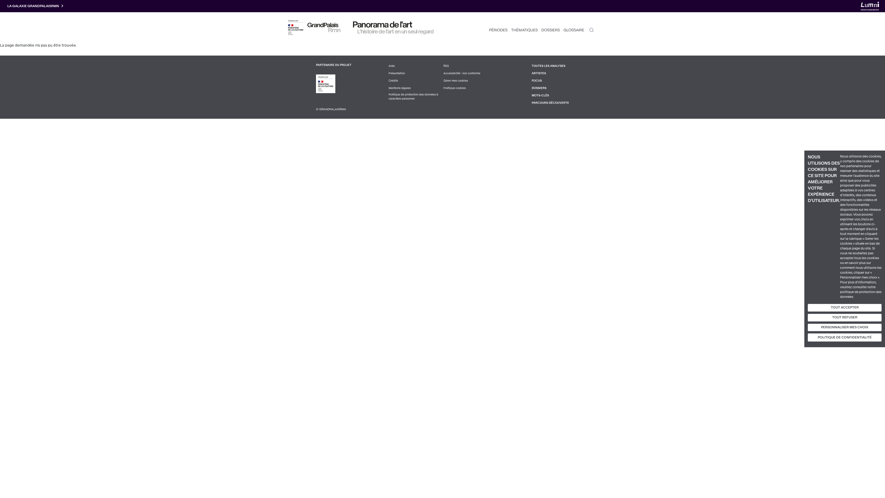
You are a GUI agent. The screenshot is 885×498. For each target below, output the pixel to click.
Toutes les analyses (548, 66)
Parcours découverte (550, 102)
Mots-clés (540, 95)
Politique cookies (454, 88)
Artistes (539, 73)
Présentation (397, 73)
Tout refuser (844, 317)
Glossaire (573, 30)
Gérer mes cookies (455, 80)
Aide (392, 66)
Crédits (393, 80)
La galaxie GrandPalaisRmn (33, 6)
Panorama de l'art (382, 25)
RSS (446, 66)
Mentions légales (400, 88)
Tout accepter (845, 307)
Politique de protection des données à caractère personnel (413, 96)
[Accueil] (323, 27)
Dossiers (550, 30)
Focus (537, 80)
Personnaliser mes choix (844, 327)
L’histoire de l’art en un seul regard (395, 31)
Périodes (498, 30)
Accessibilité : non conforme (461, 73)
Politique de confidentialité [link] (845, 337)
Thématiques (524, 30)
